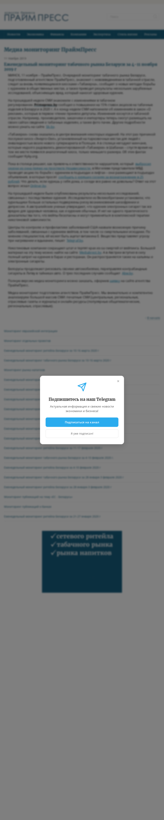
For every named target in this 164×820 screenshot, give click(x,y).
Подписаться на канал (82, 422)
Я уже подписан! (82, 433)
